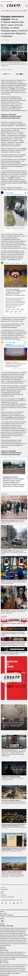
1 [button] (4, 731)
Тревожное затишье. (14, 481)
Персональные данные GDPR (7, 896)
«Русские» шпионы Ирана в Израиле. (13, 874)
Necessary (4, 949)
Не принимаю (9, 915)
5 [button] (13, 731)
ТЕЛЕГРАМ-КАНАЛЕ (12, 118)
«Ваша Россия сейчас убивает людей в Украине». (14, 582)
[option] (14, 717)
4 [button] (10, 731)
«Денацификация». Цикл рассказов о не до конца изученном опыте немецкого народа (13, 653)
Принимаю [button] (3, 915)
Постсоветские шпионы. (14, 752)
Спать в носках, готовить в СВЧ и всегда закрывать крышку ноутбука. (14, 825)
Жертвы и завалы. (14, 611)
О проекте (3, 887)
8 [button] (19, 731)
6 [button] (15, 731)
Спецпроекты (4, 616)
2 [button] (6, 731)
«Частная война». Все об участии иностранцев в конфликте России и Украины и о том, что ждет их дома (13, 633)
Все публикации (4, 889)
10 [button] (23, 731)
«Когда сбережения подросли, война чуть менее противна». (14, 849)
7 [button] (17, 731)
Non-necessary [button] (4, 961)
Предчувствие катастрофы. (12, 521)
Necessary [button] (2, 947)
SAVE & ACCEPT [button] (4, 975)
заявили (19, 399)
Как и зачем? (3, 913)
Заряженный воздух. (13, 551)
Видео (2, 893)
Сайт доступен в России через (14, 10)
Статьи (2, 891)
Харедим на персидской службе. (12, 778)
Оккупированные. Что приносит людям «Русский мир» (13, 624)
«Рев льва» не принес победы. (14, 801)
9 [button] (21, 731)
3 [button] (8, 731)
